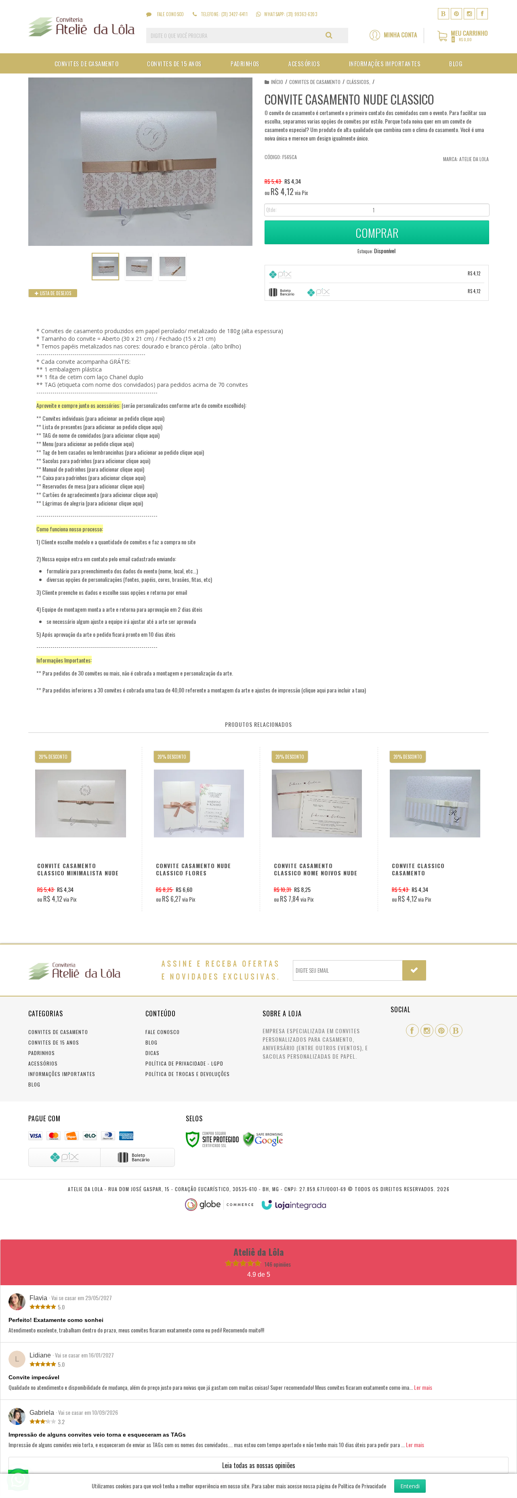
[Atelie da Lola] (81, 26)
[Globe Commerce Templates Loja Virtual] (219, 1204)
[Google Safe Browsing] (263, 1138)
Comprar (377, 232)
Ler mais (423, 1387)
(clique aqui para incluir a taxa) (333, 690)
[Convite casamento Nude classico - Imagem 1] (105, 266)
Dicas (152, 1052)
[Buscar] (329, 35)
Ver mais (83, 832)
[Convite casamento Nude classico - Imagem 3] (172, 266)
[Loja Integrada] (294, 1205)
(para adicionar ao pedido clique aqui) (124, 418)
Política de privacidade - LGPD (184, 1063)
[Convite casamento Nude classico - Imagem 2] (139, 266)
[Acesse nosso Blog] (443, 13)
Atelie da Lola (474, 158)
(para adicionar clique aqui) (131, 435)
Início (277, 81)
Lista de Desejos (55, 293)
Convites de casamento (314, 81)
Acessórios (43, 1063)
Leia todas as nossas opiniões (258, 1465)
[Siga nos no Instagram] (469, 13)
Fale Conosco (170, 14)
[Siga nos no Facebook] (482, 13)
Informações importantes (61, 1073)
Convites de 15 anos (53, 1042)
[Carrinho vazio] (463, 39)
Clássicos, (358, 81)
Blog (34, 1084)
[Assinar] (414, 970)
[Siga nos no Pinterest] (456, 13)
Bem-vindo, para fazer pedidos (396, 35)
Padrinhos (41, 1052)
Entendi (410, 1486)
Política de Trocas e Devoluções (187, 1073)
